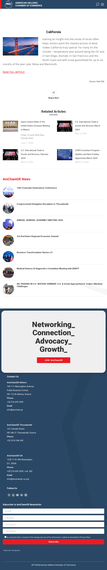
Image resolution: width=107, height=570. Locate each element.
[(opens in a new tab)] (64, 154)
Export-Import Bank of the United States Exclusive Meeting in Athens (35, 130)
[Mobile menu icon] (102, 4)
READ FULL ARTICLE (14, 72)
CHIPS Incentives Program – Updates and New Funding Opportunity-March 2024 (88, 154)
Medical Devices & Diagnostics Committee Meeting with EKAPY (48, 268)
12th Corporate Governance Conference (37, 188)
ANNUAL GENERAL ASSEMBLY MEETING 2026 (40, 220)
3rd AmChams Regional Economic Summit (38, 236)
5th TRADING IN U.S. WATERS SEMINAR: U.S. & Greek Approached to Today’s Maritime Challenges (60, 285)
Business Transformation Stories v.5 (35, 252)
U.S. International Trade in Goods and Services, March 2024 (87, 126)
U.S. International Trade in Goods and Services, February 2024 (34, 154)
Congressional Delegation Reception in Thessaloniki (42, 204)
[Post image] (10, 126)
